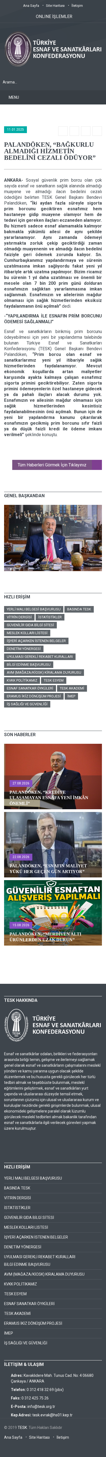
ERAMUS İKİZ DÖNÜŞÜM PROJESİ (34, 696)
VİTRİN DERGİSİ (19, 617)
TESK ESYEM (54, 680)
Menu (14, 97)
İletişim (77, 6)
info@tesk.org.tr (41, 1406)
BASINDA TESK (79, 609)
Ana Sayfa (31, 6)
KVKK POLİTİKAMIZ (22, 680)
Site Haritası (55, 6)
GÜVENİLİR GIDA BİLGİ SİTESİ (30, 625)
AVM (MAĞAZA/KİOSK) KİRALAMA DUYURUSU (44, 672)
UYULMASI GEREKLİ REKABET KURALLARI (40, 657)
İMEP (71, 696)
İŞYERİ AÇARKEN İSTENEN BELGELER (36, 641)
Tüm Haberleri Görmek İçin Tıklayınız (52, 464)
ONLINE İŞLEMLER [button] (54, 16)
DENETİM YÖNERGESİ (24, 649)
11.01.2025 (15, 129)
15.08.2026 (21, 925)
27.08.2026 (21, 783)
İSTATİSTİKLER (50, 617)
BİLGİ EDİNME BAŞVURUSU (29, 664)
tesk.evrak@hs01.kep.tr (52, 1415)
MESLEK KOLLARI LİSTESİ (27, 633)
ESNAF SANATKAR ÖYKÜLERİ (30, 688)
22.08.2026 (21, 857)
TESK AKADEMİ (72, 688)
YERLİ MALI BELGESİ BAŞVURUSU (34, 609)
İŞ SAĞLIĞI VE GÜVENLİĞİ (27, 704)
